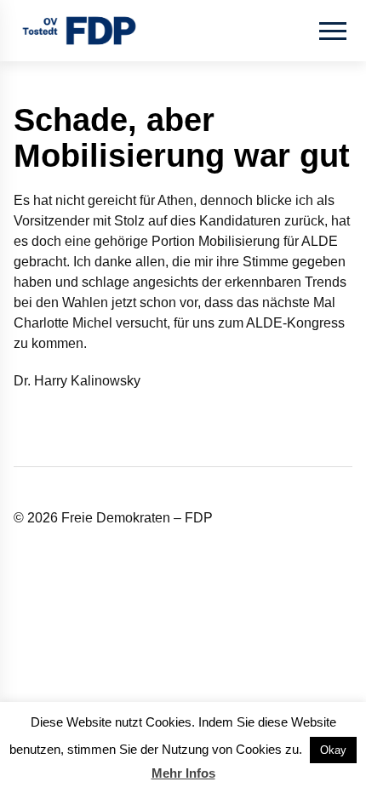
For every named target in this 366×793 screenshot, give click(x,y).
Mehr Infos (183, 773)
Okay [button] (333, 750)
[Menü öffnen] (332, 30)
